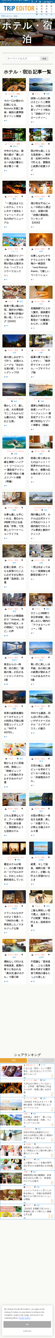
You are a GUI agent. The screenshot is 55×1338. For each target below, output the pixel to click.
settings (27, 1331)
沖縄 (42, 401)
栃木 (14, 957)
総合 (41, 1060)
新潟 (41, 761)
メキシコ (14, 251)
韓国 (14, 611)
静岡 (41, 146)
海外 (41, 454)
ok (27, 1324)
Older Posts (27, 992)
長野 (48, 94)
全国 (14, 352)
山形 (41, 709)
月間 (13, 1060)
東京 (14, 199)
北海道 (41, 860)
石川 (41, 304)
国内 (41, 199)
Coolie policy (24, 1318)
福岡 (14, 709)
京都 (15, 96)
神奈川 (15, 146)
